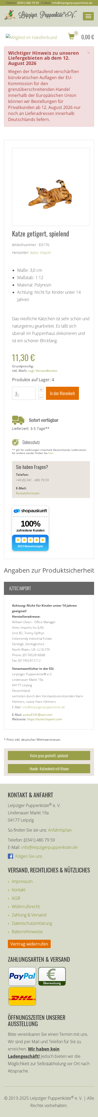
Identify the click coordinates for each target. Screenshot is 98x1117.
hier (50, 453)
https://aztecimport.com (44, 719)
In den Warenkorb (62, 393)
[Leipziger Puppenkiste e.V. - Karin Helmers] (40, 15)
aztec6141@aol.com (37, 714)
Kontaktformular (28, 493)
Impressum (22, 881)
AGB (16, 898)
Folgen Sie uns (28, 856)
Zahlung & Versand (29, 915)
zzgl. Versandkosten (42, 370)
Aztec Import (40, 252)
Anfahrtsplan (60, 830)
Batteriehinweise (27, 931)
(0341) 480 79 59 (28, 3)
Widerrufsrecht (26, 906)
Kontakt (19, 890)
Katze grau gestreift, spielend (49, 755)
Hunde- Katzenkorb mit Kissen (49, 768)
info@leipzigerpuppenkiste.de (72, 3)
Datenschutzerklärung (32, 923)
